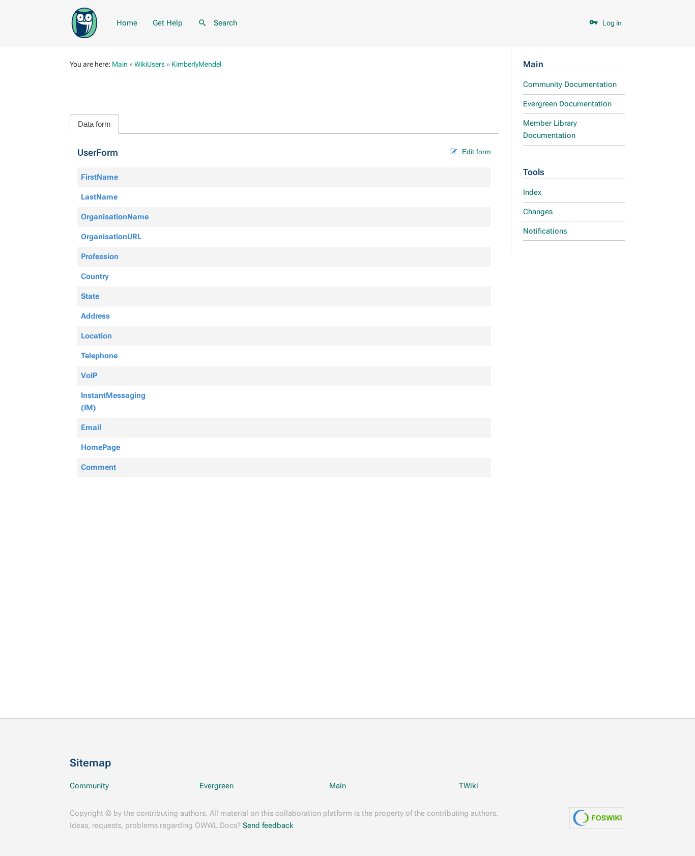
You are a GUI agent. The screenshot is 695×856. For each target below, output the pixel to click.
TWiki (468, 785)
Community (89, 785)
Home (127, 22)
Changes (538, 211)
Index (532, 192)
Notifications (545, 231)
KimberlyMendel (196, 64)
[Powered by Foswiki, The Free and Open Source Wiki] (85, 22)
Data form (94, 124)
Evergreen (216, 785)
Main (533, 64)
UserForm (97, 152)
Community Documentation (570, 84)
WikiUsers (149, 64)
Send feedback (268, 825)
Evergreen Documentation (567, 103)
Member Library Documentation (550, 129)
